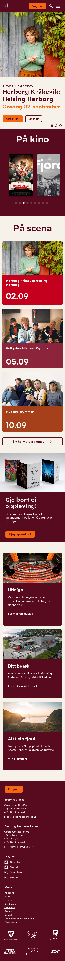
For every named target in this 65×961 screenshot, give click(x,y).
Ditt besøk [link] (18, 666)
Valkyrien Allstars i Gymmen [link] (31, 95)
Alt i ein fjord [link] (21, 738)
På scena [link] (32, 228)
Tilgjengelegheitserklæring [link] (19, 918)
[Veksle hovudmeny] (58, 6)
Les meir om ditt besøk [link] (23, 686)
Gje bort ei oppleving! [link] (21, 503)
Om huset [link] (9, 907)
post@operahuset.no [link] (24, 816)
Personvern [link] (10, 922)
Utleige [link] (15, 589)
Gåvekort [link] (9, 911)
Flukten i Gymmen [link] (20, 412)
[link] (5, 6)
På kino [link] (32, 139)
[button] (52, 125)
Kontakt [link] (8, 914)
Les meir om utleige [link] (20, 613)
